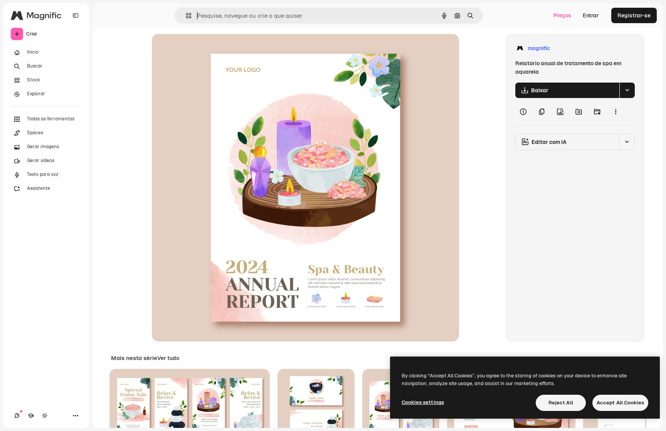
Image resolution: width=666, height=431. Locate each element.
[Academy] (31, 415)
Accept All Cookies (620, 402)
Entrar (591, 15)
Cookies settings (423, 402)
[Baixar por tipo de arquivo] (627, 90)
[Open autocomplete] (185, 16)
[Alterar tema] (45, 415)
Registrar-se (634, 15)
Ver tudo (168, 358)
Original (201, 48)
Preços (562, 15)
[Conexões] (17, 415)
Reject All (560, 402)
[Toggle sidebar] (75, 15)
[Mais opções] (615, 112)
